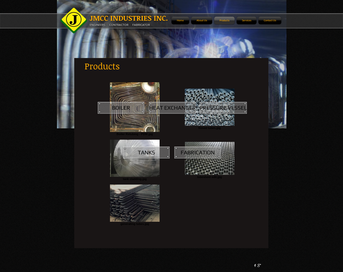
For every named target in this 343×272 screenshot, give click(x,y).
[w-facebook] (255, 265)
